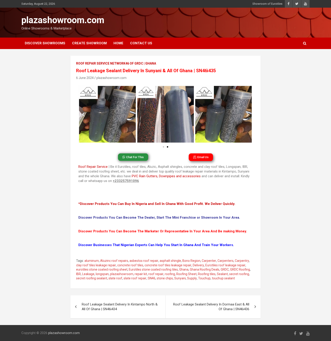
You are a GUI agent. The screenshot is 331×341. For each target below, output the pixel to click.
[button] (83, 114)
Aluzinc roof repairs (114, 260)
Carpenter (209, 260)
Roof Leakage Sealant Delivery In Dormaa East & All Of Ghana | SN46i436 (211, 306)
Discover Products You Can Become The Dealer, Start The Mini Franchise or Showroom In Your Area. (159, 217)
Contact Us (141, 43)
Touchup (204, 278)
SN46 (151, 278)
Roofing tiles (206, 274)
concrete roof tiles (130, 265)
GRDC (225, 269)
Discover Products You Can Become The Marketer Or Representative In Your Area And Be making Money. (162, 231)
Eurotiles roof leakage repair (225, 265)
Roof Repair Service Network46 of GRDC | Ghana (116, 63)
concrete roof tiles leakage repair (168, 265)
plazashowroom (121, 274)
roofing (170, 274)
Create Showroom (89, 43)
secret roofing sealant (91, 278)
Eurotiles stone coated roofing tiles (153, 269)
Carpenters (226, 260)
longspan (102, 274)
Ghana (183, 269)
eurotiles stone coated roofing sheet (101, 269)
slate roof (115, 278)
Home (118, 43)
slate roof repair (135, 278)
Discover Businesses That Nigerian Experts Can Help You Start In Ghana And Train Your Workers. (156, 245)
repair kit (141, 274)
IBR (78, 274)
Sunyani (180, 278)
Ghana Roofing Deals (204, 269)
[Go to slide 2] (167, 147)
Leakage (88, 274)
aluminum (91, 260)
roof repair (155, 274)
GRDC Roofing (240, 269)
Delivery (198, 265)
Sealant (222, 274)
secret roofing (239, 274)
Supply (192, 278)
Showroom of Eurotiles (267, 3)
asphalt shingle (170, 260)
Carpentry (242, 260)
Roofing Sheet (186, 274)
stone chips (165, 278)
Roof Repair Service (93, 167)
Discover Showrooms (45, 43)
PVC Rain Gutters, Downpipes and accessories (166, 176)
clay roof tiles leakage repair (96, 265)
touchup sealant (223, 278)
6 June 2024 (85, 78)
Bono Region (191, 260)
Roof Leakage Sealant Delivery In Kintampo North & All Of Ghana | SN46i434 (120, 306)
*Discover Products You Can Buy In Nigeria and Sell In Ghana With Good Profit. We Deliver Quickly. (156, 204)
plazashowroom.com (62, 20)
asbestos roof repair (143, 260)
